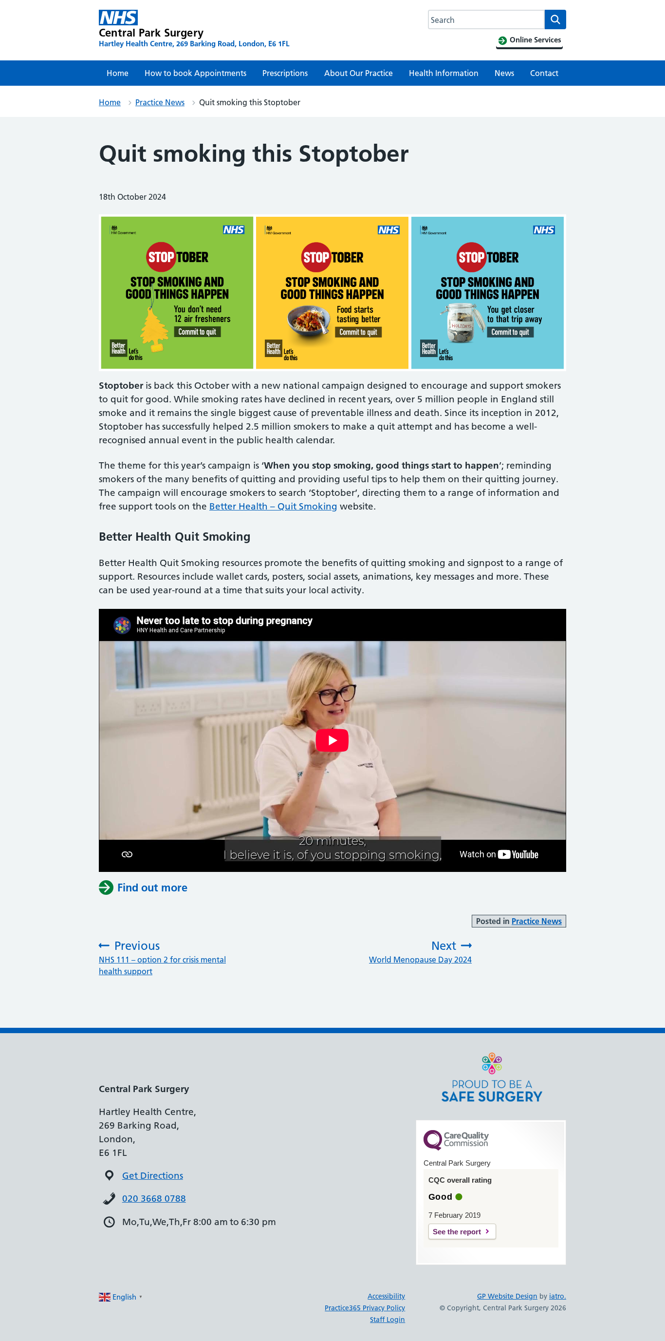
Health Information (444, 73)
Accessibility (386, 1296)
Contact (544, 73)
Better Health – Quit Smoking (273, 506)
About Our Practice (358, 73)
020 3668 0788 (154, 1198)
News (504, 73)
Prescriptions (285, 73)
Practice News (160, 102)
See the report (457, 1232)
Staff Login (387, 1319)
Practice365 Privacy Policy (365, 1307)
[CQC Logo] (456, 1148)
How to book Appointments (195, 73)
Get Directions (152, 1175)
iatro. (557, 1296)
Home (118, 73)
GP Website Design (507, 1296)
